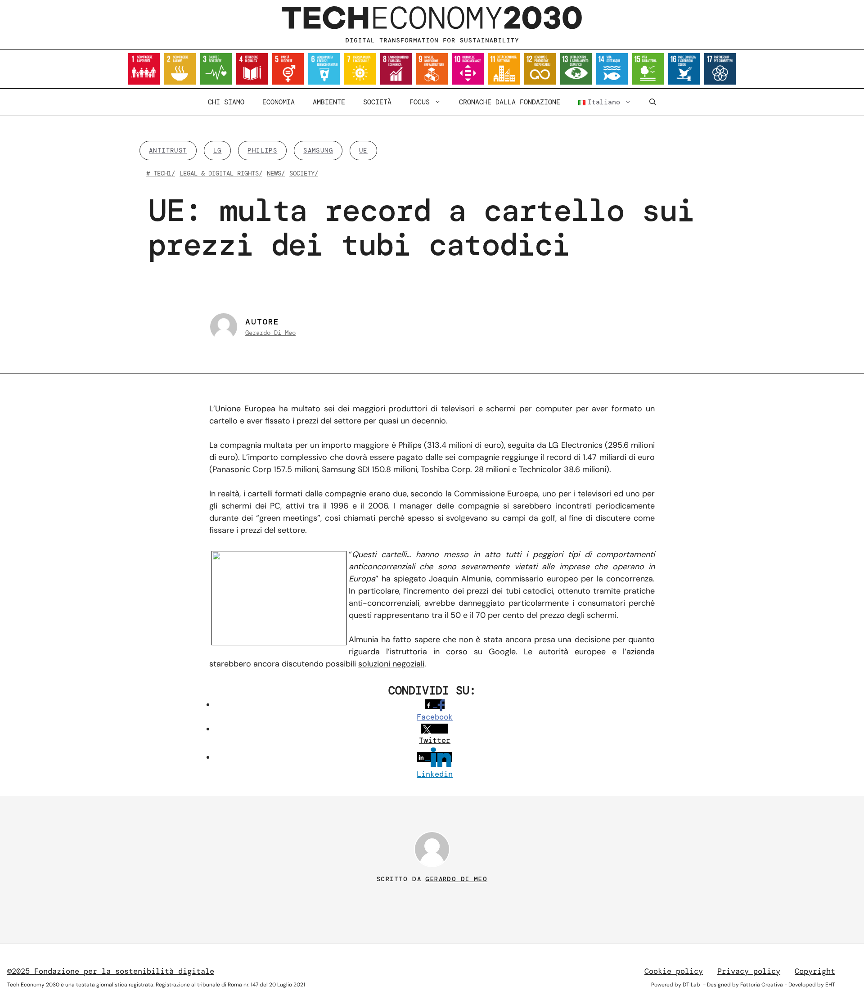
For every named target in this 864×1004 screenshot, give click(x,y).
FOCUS (420, 102)
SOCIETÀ (377, 102)
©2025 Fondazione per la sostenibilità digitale (110, 971)
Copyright (815, 971)
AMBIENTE (329, 102)
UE (363, 150)
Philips (262, 150)
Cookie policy (673, 971)
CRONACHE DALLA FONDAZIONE (509, 102)
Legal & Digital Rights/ (221, 173)
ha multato (300, 408)
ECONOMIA (278, 102)
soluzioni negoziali (391, 663)
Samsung (318, 150)
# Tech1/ (160, 173)
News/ (276, 173)
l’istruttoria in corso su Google (451, 651)
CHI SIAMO (226, 102)
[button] (652, 102)
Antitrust (168, 150)
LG (217, 150)
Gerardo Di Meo (270, 333)
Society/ (303, 173)
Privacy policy (748, 971)
